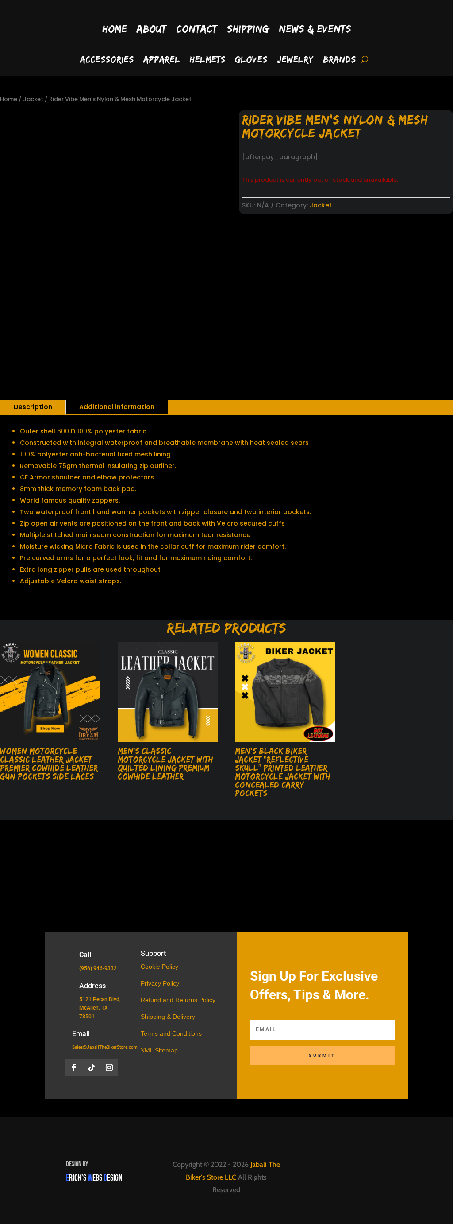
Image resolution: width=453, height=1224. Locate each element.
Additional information (116, 406)
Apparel (161, 60)
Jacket (33, 99)
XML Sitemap (159, 1050)
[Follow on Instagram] (109, 1067)
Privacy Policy (160, 983)
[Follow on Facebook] (74, 1067)
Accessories (107, 60)
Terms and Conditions (171, 1033)
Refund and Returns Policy (178, 999)
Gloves (251, 60)
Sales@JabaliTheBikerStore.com (105, 1047)
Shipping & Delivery (168, 1016)
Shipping (248, 29)
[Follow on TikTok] (91, 1067)
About (151, 29)
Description (33, 406)
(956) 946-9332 (98, 968)
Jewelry (295, 60)
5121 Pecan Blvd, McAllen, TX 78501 (100, 1007)
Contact (196, 29)
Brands (339, 60)
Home (114, 29)
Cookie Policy (159, 966)
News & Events (315, 29)
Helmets (207, 60)
